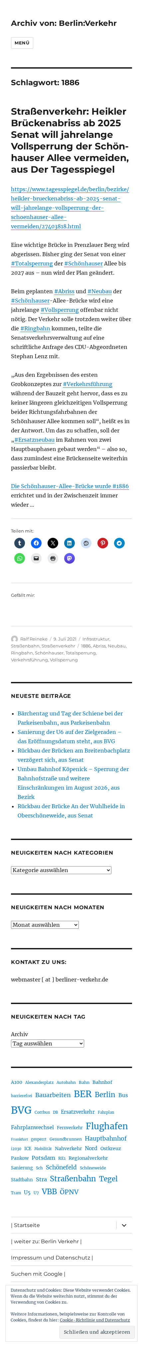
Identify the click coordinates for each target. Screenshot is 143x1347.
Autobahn (66, 1082)
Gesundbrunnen (66, 1139)
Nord (91, 1148)
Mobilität (43, 1149)
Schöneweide (93, 1167)
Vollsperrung (64, 659)
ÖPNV (69, 1192)
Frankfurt (19, 1139)
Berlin (105, 1095)
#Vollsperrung (60, 310)
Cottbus (42, 1112)
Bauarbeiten (53, 1095)
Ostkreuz (110, 1148)
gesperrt (39, 1139)
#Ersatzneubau (34, 439)
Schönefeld (61, 1167)
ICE (27, 1148)
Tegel (108, 1179)
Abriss (99, 645)
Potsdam (43, 1157)
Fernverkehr (70, 1127)
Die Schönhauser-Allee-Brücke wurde (61, 486)
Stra (41, 1179)
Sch (39, 1167)
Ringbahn (22, 652)
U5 (27, 1193)
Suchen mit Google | (38, 1274)
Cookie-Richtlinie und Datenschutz (95, 1320)
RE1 (62, 1158)
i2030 (16, 1149)
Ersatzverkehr (78, 1112)
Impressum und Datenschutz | (52, 1258)
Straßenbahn (25, 645)
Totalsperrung (81, 652)
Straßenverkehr (58, 645)
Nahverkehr (68, 1148)
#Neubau (99, 291)
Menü (22, 42)
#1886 (120, 486)
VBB (49, 1191)
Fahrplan (106, 1112)
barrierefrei (21, 1096)
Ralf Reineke (34, 639)
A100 (16, 1082)
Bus (123, 1095)
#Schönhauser (83, 263)
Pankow (20, 1158)
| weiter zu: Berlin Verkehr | (46, 1241)
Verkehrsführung (29, 659)
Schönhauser (49, 652)
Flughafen (107, 1126)
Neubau (117, 645)
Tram (16, 1193)
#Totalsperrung (32, 263)
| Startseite (25, 1225)
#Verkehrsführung (87, 384)
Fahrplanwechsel (32, 1127)
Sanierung (22, 1168)
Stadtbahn (22, 1180)
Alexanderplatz (39, 1082)
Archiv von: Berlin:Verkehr (64, 23)
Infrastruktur (95, 639)
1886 (86, 645)
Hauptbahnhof (106, 1138)
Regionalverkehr (88, 1158)
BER (83, 1094)
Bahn (84, 1082)
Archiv (19, 1034)
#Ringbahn (35, 328)
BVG (21, 1110)
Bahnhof (102, 1082)
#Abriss (64, 291)
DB (55, 1112)
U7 (36, 1192)
